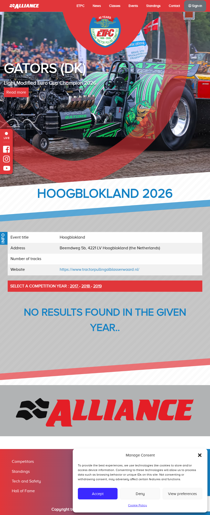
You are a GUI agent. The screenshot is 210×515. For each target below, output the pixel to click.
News (97, 6)
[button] (199, 455)
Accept (97, 494)
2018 (86, 286)
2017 (74, 286)
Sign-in (196, 6)
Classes (114, 6)
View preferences (182, 494)
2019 (97, 286)
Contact (174, 6)
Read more (16, 92)
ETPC (81, 6)
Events (133, 6)
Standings (153, 6)
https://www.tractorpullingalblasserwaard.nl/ (99, 269)
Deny (140, 494)
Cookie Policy (137, 505)
